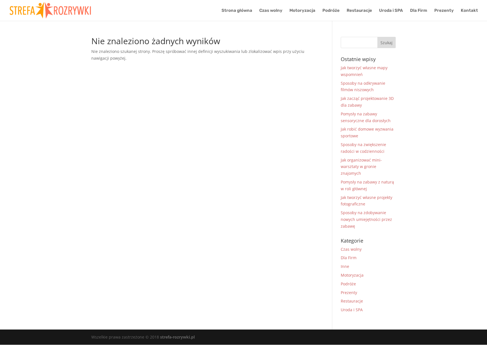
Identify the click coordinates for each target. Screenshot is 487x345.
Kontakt (469, 10)
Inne (345, 266)
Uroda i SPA (391, 10)
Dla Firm (418, 10)
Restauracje (359, 10)
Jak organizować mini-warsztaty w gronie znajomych (361, 166)
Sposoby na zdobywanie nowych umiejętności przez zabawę (366, 219)
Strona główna (237, 10)
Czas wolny (270, 10)
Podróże (331, 10)
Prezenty (444, 10)
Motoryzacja (302, 10)
